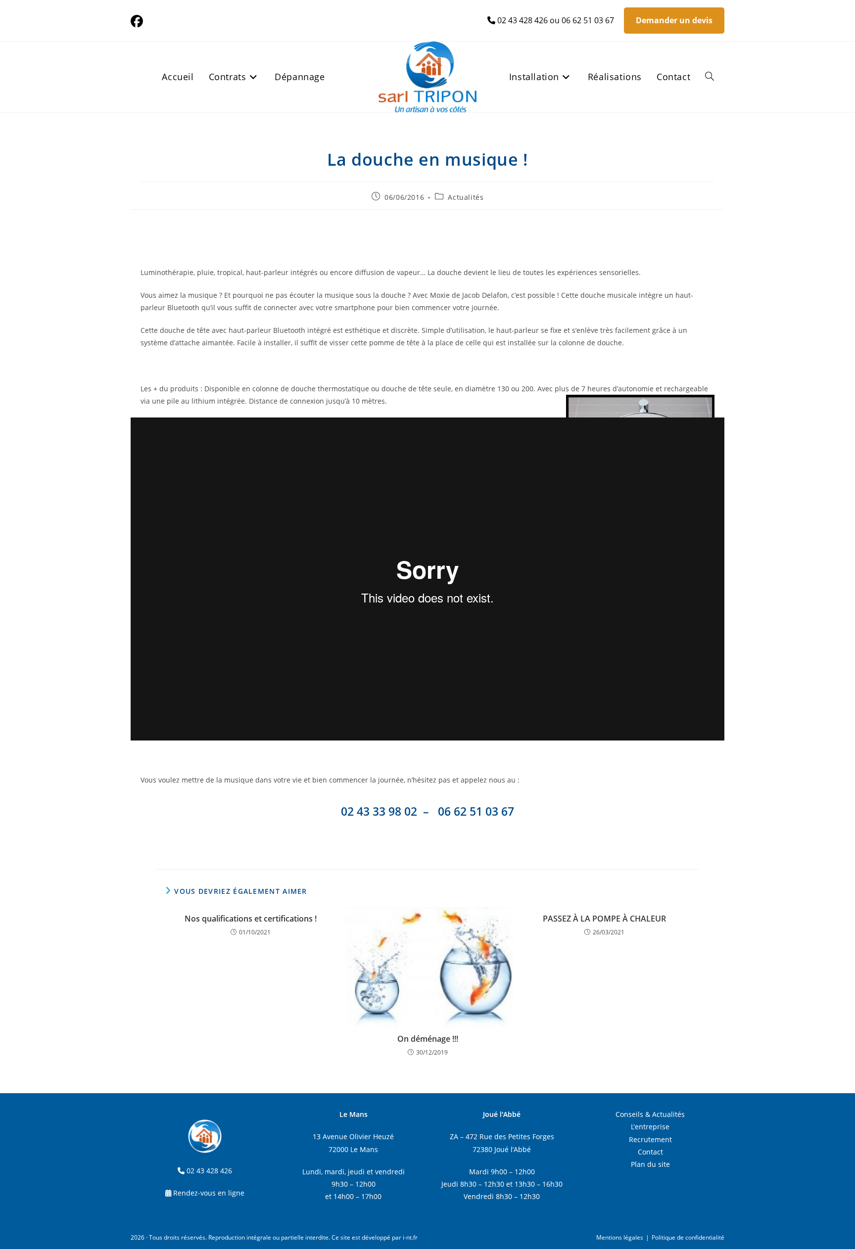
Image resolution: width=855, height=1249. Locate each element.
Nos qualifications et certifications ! (251, 918)
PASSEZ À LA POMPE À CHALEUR (604, 918)
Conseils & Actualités (650, 1114)
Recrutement (650, 1139)
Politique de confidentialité (688, 1237)
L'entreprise (650, 1126)
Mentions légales (619, 1237)
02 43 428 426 (522, 20)
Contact (650, 1151)
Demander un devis (674, 20)
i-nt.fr (410, 1237)
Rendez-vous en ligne (208, 1193)
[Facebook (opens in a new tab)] (138, 21)
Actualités (465, 197)
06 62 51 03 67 (588, 20)
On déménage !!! (427, 1038)
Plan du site (650, 1164)
